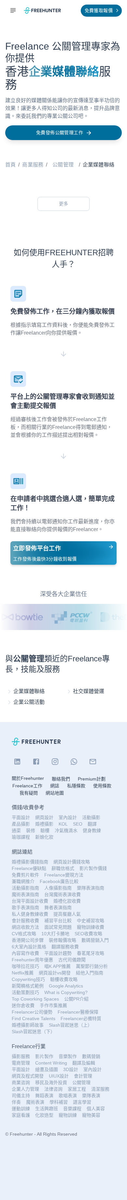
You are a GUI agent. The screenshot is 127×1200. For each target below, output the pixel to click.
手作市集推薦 (53, 1005)
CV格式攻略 (24, 933)
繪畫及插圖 (46, 1069)
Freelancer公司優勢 (32, 1012)
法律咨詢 (53, 1089)
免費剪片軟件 (25, 874)
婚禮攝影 (44, 824)
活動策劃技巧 (25, 992)
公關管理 (63, 164)
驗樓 (44, 830)
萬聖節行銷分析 (92, 966)
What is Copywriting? (66, 992)
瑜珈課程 (21, 837)
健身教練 (92, 830)
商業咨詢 (21, 1082)
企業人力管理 (25, 1089)
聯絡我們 (61, 779)
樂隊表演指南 (90, 888)
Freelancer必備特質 (81, 1018)
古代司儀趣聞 (72, 959)
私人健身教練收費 (30, 914)
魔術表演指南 (25, 894)
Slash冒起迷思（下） (33, 1031)
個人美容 (96, 1108)
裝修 (30, 830)
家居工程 (77, 1089)
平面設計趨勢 (58, 953)
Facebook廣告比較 (59, 881)
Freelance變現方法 (63, 874)
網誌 (54, 785)
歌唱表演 (68, 1095)
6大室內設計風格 (29, 946)
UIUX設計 (59, 1076)
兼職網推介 (23, 881)
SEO (77, 824)
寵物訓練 (68, 1115)
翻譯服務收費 (65, 946)
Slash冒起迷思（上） (70, 1025)
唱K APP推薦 (57, 966)
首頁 (10, 164)
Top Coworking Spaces (35, 999)
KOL (63, 824)
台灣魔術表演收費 (62, 894)
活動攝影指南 (25, 888)
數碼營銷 (91, 1056)
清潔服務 (100, 1089)
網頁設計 (44, 817)
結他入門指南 (89, 972)
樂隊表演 (91, 1095)
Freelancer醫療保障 (78, 1012)
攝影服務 (21, 1056)
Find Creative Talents (33, 1018)
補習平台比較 (58, 920)
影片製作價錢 (93, 868)
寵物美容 (91, 1115)
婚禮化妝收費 (67, 901)
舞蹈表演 (44, 1095)
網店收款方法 (25, 927)
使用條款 (102, 785)
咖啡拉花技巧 (25, 966)
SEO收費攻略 (88, 933)
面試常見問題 (58, 927)
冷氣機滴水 (66, 830)
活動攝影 (91, 817)
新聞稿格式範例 (28, 985)
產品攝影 (21, 824)
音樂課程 (72, 1108)
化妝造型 (44, 1115)
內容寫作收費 (25, 953)
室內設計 (68, 817)
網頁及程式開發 (28, 1076)
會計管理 (83, 1076)
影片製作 (44, 1056)
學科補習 (58, 1102)
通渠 (16, 830)
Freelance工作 (27, 785)
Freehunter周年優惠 (32, 959)
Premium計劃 (92, 779)
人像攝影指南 (58, 888)
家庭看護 (21, 1115)
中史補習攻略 (90, 920)
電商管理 (21, 1063)
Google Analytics (66, 985)
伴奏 (16, 1102)
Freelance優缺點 (29, 868)
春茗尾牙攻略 (90, 953)
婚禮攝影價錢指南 (30, 861)
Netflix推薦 (23, 972)
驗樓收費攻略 (64, 979)
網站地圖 (55, 793)
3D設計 (70, 1069)
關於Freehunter (28, 778)
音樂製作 (68, 1056)
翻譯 (92, 824)
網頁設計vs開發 (55, 972)
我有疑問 (29, 793)
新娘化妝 (44, 837)
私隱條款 (76, 785)
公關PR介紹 (76, 999)
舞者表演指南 (58, 907)
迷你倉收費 (23, 1005)
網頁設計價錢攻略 (71, 861)
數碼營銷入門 (95, 940)
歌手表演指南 (25, 907)
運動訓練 (21, 1108)
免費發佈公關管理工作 (59, 132)
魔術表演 (35, 1102)
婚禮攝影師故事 (28, 1025)
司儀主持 (21, 1095)
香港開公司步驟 (28, 940)
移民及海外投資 (51, 1082)
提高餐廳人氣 (67, 914)
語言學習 (82, 1102)
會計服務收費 (25, 920)
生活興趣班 (46, 1108)
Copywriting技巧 (28, 979)
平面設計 (21, 817)
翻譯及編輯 (83, 1063)
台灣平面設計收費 (30, 901)
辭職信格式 (62, 868)
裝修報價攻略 (62, 940)
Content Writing (51, 1063)
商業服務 (32, 164)
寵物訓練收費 (90, 927)
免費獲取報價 (99, 10)
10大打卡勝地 (55, 933)
